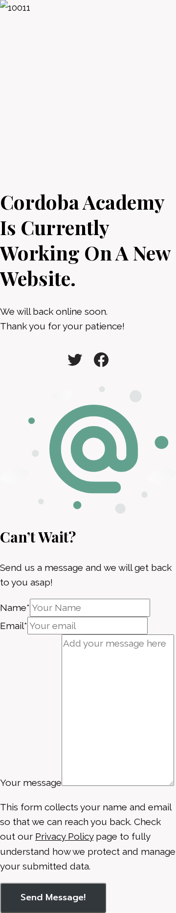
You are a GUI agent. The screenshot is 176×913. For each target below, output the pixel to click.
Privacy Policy (64, 836)
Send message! (53, 897)
